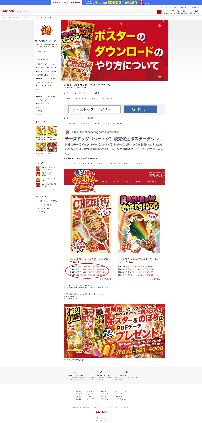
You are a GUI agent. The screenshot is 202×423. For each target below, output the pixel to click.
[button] (194, 7)
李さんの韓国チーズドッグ (10, 18)
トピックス (23, 18)
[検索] (159, 12)
